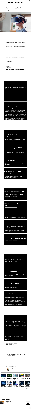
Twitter (11, 85)
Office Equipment (20, 400)
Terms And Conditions (15, 404)
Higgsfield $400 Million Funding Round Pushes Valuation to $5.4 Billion (9, 378)
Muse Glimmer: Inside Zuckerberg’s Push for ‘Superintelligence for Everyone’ (3, 386)
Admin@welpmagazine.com (10, 344)
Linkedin (16, 85)
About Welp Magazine (15, 400)
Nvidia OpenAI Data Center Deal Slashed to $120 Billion (21, 378)
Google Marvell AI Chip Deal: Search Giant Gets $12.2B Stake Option (3, 378)
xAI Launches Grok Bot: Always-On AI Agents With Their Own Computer (15, 379)
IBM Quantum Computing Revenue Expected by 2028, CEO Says (21, 386)
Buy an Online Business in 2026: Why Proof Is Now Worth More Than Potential (9, 386)
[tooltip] (28, 0)
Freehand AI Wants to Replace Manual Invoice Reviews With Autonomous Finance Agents (27, 386)
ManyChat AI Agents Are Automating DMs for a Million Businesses (15, 386)
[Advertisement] (15, 37)
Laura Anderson (14, 380)
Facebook (13, 85)
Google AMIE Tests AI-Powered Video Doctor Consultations (27, 378)
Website (9, 85)
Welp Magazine (12, 368)
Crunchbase (6, 85)
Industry (7, 5)
